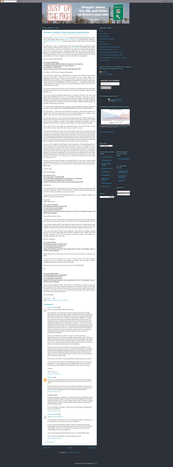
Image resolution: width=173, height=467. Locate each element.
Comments (122, 194)
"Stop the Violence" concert (60, 38)
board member (74, 47)
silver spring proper (63, 300)
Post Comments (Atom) (73, 452)
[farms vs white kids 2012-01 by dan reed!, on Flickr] (115, 124)
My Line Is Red (106, 186)
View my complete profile (106, 74)
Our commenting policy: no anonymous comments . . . (114, 57)
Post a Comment (50, 442)
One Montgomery (104, 44)
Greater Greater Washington (122, 176)
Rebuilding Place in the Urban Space (123, 171)
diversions (50, 300)
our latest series (122, 126)
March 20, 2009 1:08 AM (53, 374)
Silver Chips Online (107, 168)
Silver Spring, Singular (105, 179)
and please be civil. (105, 60)
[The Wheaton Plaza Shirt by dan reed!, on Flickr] (115, 99)
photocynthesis (106, 175)
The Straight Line (106, 157)
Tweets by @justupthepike (107, 132)
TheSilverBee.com (107, 160)
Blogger (95, 463)
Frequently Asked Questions (107, 39)
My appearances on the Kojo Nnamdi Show (111, 52)
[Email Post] (53, 298)
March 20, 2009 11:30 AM (54, 438)
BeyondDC (121, 180)
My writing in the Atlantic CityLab (108, 49)
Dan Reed (104, 72)
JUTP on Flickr (104, 33)
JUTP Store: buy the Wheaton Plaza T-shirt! (111, 55)
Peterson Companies (70, 39)
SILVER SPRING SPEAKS (106, 164)
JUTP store (119, 100)
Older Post (92, 448)
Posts (120, 191)
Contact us (102, 41)
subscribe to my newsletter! (110, 80)
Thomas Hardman (52, 307)
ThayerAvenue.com (107, 183)
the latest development (57, 416)
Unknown (50, 377)
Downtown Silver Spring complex (52, 41)
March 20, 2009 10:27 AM (54, 411)
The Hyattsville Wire (123, 159)
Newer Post (47, 448)
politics (55, 300)
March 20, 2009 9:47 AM (53, 391)
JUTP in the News (104, 36)
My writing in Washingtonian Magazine (110, 47)
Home (70, 448)
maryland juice (106, 171)
